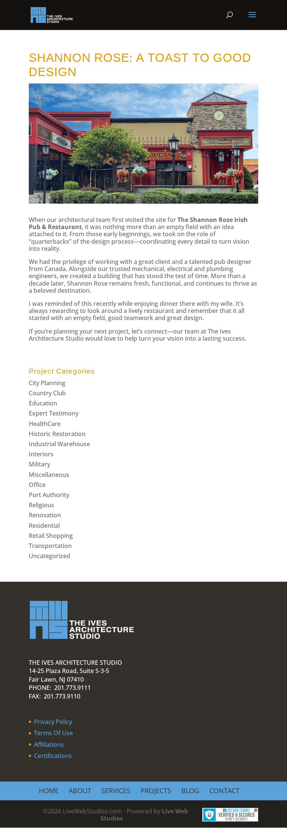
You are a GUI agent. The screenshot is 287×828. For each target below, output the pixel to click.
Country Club (47, 393)
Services (115, 790)
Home (49, 790)
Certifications (53, 756)
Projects (156, 790)
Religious (41, 505)
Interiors (41, 454)
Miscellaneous (49, 475)
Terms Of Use (53, 733)
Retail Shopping (51, 536)
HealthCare (45, 424)
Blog (190, 790)
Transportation (50, 546)
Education (43, 403)
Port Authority (49, 495)
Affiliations (49, 744)
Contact (224, 790)
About (80, 790)
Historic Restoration (57, 434)
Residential (44, 525)
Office (37, 485)
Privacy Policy (53, 722)
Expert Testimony (53, 413)
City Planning (47, 383)
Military (39, 464)
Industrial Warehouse (59, 444)
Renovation (45, 515)
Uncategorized (49, 556)
